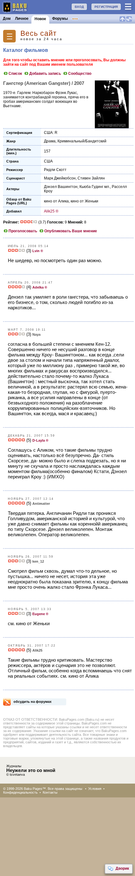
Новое (40, 19)
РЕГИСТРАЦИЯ (106, 6)
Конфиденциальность (20, 792)
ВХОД (79, 6)
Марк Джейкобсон (60, 178)
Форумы (60, 18)
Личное (22, 18)
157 (47, 151)
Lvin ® (37, 251)
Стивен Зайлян (91, 178)
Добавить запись (45, 73)
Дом (7, 18)
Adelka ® (39, 287)
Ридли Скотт (55, 170)
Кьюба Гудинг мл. (94, 187)
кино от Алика (56, 201)
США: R (50, 132)
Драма (50, 141)
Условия (94, 789)
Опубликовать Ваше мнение (70, 231)
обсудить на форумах (32, 701)
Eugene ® (40, 614)
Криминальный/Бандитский (81, 141)
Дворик (122, 868)
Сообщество (79, 73)
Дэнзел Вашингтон (61, 187)
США (48, 161)
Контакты (50, 792)
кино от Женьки (84, 201)
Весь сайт (38, 33)
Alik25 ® (51, 211)
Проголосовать (22, 231)
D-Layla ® (40, 440)
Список (15, 73)
